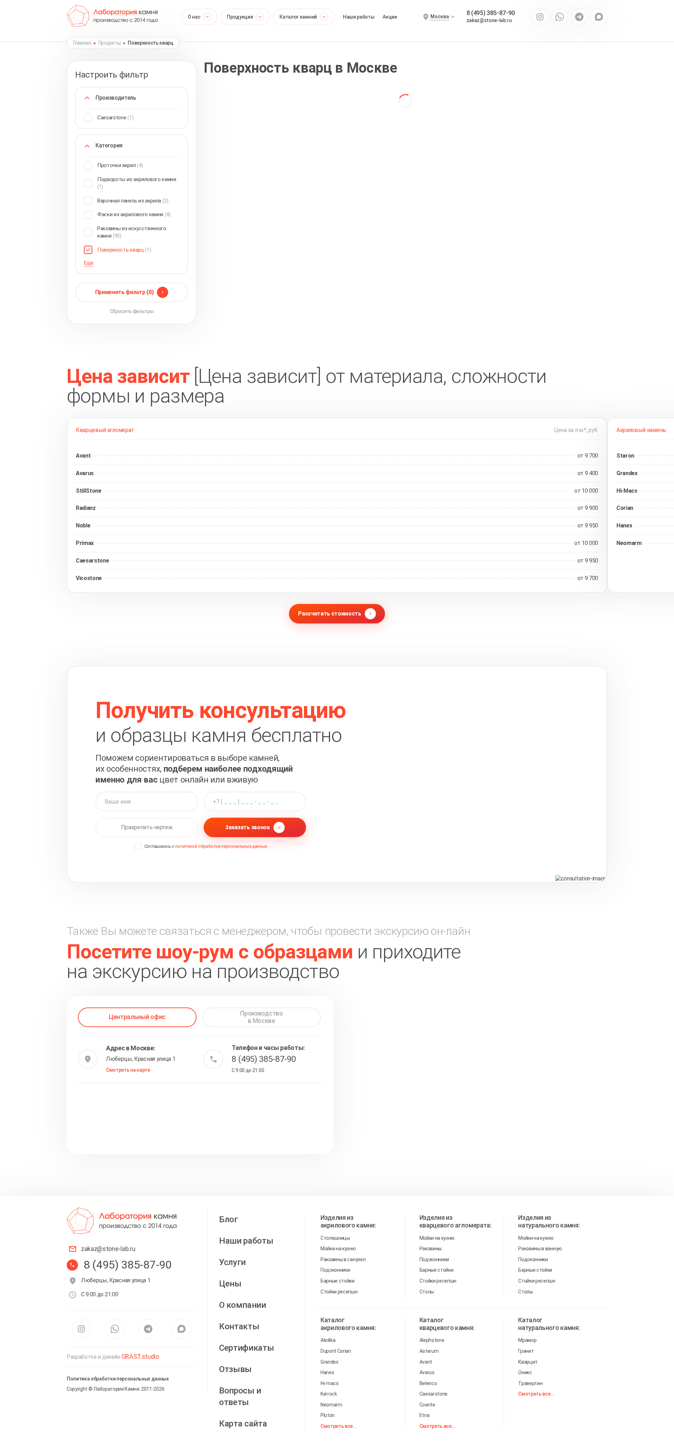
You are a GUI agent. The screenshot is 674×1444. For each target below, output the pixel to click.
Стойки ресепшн (339, 1292)
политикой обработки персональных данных (221, 846)
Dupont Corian (336, 1351)
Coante (427, 1405)
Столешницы (335, 1238)
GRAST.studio (140, 1356)
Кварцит (528, 1362)
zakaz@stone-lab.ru (489, 20)
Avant (425, 1362)
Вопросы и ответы (240, 1397)
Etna (424, 1415)
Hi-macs (330, 1383)
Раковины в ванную (540, 1248)
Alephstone (431, 1340)
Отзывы (235, 1369)
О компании (242, 1305)
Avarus (427, 1372)
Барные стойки (338, 1281)
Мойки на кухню (338, 1248)
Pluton (328, 1415)
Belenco (428, 1383)
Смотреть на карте (128, 1070)
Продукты (109, 43)
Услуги (232, 1262)
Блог (228, 1219)
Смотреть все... (339, 1426)
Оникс (525, 1372)
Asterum (429, 1351)
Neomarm (331, 1405)
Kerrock (329, 1394)
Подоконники (335, 1270)
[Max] (598, 16)
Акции (390, 17)
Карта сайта (243, 1424)
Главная (82, 43)
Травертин (530, 1383)
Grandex (329, 1362)
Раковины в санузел (343, 1259)
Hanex (327, 1372)
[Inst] (539, 16)
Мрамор (527, 1340)
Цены (230, 1284)
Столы (426, 1292)
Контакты (239, 1326)
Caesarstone (433, 1394)
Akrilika (328, 1340)
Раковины (430, 1248)
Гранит (526, 1351)
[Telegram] (579, 16)
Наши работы (358, 17)
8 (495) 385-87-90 (491, 12)
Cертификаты (246, 1348)
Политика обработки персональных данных (118, 1379)
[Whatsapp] (559, 16)
